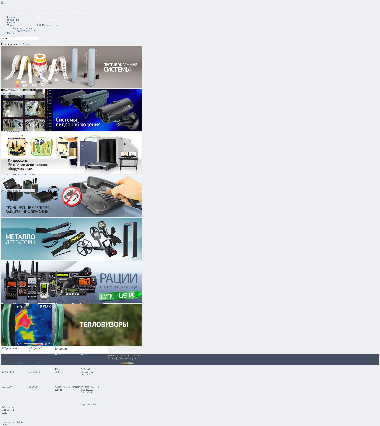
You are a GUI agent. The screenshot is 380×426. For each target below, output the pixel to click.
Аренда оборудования (24, 30)
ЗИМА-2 (85, 369)
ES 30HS (33, 387)
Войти (26, 44)
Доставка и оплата (22, 28)
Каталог (11, 22)
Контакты (12, 33)
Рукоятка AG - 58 (90, 387)
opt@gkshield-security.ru (124, 358)
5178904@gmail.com (45, 24)
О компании (13, 20)
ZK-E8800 (7, 387)
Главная (11, 17)
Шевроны (60, 369)
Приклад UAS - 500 (91, 404)
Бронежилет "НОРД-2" (14, 363)
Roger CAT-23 (36, 363)
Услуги (10, 25)
